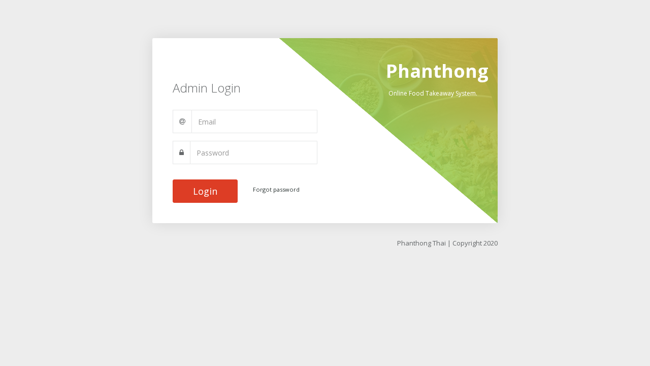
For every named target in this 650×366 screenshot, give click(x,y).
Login (205, 191)
